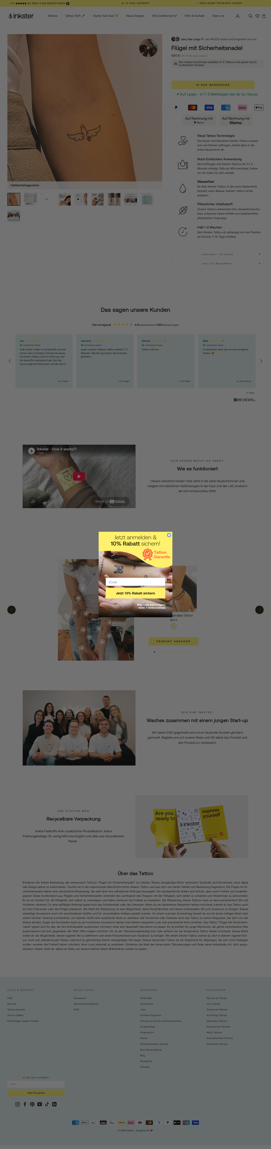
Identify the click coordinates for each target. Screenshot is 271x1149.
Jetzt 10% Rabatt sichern (135, 593)
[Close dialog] (169, 535)
